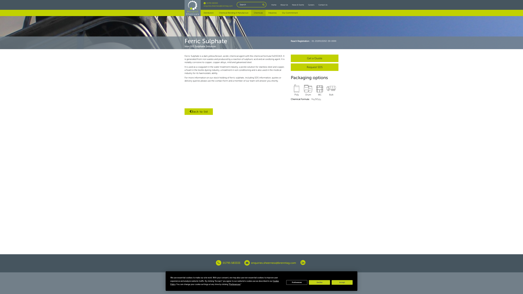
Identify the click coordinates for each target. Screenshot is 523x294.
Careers (311, 5)
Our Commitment (290, 13)
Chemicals (258, 13)
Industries (272, 13)
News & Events (298, 5)
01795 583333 (212, 3)
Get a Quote (314, 58)
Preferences (297, 282)
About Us (284, 5)
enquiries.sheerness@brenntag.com (218, 6)
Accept (342, 282)
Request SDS (315, 67)
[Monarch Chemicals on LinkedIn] (303, 262)
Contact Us (322, 5)
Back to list (200, 111)
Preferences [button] (234, 284)
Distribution (209, 13)
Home (273, 5)
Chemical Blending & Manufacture (233, 13)
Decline (319, 282)
